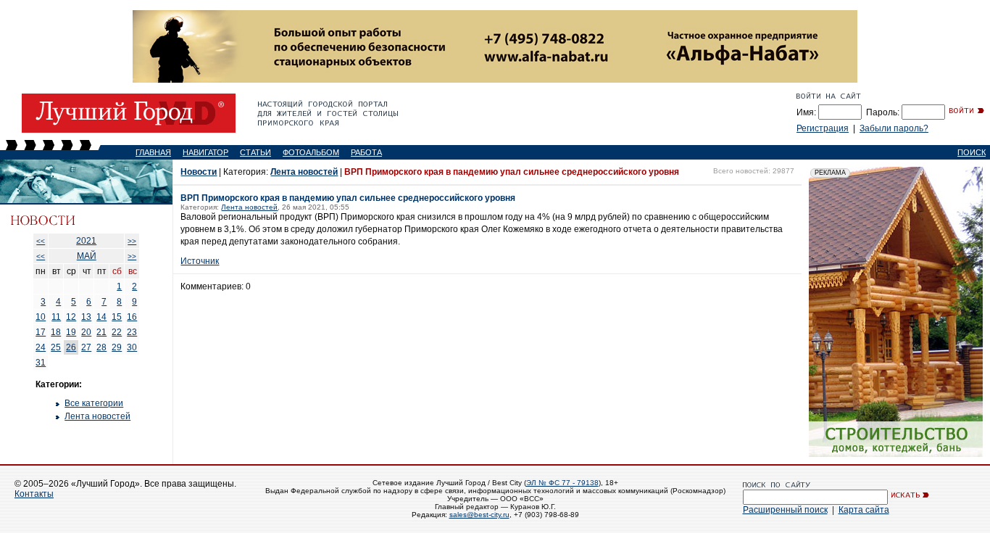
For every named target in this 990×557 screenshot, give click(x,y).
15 (117, 317)
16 (132, 317)
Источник (199, 261)
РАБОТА (366, 152)
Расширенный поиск (785, 510)
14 (101, 317)
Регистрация (822, 128)
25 (56, 347)
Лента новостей (97, 416)
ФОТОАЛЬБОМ (311, 152)
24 (41, 347)
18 (56, 332)
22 (117, 332)
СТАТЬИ (255, 152)
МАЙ (86, 256)
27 (86, 347)
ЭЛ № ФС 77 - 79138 (562, 483)
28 (101, 347)
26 (71, 347)
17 (41, 332)
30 (132, 347)
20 (86, 332)
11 (56, 317)
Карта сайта (864, 510)
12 (71, 317)
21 (101, 332)
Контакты (34, 494)
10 (41, 317)
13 (86, 317)
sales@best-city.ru (479, 515)
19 (71, 332)
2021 (86, 241)
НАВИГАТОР (205, 152)
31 (41, 363)
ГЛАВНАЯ (153, 152)
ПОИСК (971, 152)
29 (117, 347)
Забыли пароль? (894, 128)
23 (132, 332)
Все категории (94, 403)
